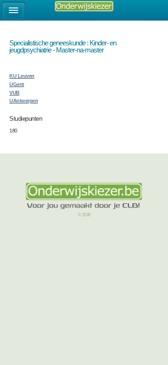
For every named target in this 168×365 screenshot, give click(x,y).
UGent (16, 84)
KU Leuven (22, 76)
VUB (14, 92)
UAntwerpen (23, 100)
